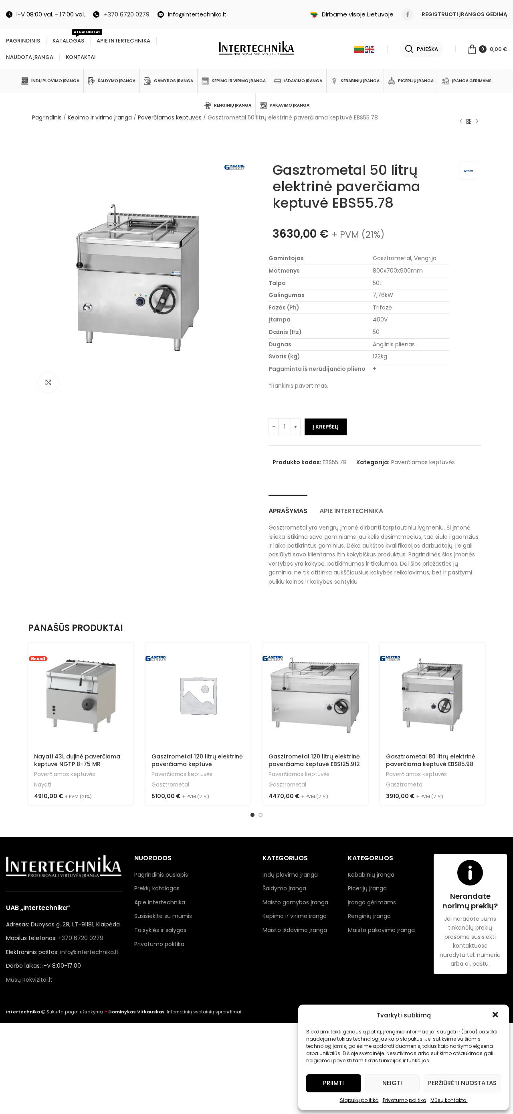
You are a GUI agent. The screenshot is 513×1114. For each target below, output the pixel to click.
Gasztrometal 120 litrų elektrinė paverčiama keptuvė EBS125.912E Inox (197, 764)
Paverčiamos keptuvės (170, 117)
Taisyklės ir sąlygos (160, 930)
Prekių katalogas (157, 888)
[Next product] (477, 122)
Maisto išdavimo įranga (295, 930)
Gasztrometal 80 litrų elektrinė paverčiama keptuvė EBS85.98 (430, 760)
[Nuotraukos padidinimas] (48, 382)
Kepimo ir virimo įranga (100, 117)
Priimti (333, 1083)
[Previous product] (461, 122)
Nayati (42, 784)
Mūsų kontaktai (449, 1100)
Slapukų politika (359, 1100)
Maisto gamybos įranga (295, 902)
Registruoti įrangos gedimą (464, 14)
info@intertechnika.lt (89, 952)
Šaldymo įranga (284, 888)
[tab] (288, 507)
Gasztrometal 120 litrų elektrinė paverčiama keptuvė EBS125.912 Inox (314, 764)
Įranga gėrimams (372, 902)
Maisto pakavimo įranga (381, 930)
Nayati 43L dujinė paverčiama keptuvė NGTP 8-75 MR (77, 760)
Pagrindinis (47, 117)
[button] (496, 1015)
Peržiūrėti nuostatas (462, 1083)
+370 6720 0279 (80, 938)
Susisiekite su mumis (163, 916)
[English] (370, 49)
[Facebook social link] (408, 14)
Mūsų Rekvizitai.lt (29, 980)
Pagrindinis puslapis (161, 875)
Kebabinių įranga (371, 875)
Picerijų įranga (367, 888)
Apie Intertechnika (159, 902)
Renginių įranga (369, 916)
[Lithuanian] (359, 49)
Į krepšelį (326, 427)
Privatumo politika (404, 1100)
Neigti (392, 1083)
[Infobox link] (121, 14)
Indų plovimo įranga (290, 875)
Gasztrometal (170, 784)
